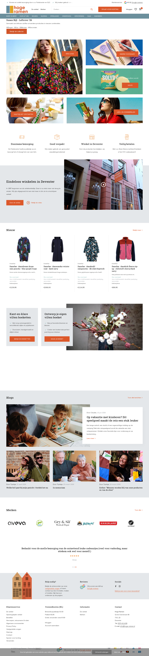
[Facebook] (116, 586)
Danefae (12, 263)
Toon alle (138, 510)
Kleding (44, 16)
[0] (139, 9)
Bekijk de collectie (17, 31)
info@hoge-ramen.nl (127, 626)
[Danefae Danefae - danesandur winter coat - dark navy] (57, 249)
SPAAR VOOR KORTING (110, 9)
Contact (9, 635)
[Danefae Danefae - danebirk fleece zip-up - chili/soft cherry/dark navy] (125, 249)
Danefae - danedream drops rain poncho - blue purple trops (23, 267)
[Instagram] (120, 586)
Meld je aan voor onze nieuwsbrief (127, 591)
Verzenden (10, 641)
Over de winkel (15, 203)
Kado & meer (11, 16)
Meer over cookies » (120, 652)
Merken (43, 9)
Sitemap (9, 632)
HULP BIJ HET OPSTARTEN (23, 114)
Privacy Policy (11, 626)
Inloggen (48, 623)
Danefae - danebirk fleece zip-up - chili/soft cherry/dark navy (125, 268)
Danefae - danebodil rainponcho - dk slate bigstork (91, 267)
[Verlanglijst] (135, 9)
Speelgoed (54, 16)
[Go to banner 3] (114, 81)
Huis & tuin (24, 16)
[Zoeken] (91, 9)
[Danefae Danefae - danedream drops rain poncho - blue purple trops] (23, 249)
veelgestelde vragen (52, 588)
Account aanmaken (52, 626)
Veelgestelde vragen (13, 629)
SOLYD (130, 85)
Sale (89, 16)
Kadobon (98, 16)
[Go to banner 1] (44, 67)
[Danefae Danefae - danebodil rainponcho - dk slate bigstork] (91, 249)
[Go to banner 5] (105, 110)
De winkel (35, 9)
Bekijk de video (36, 203)
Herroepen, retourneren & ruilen (17, 620)
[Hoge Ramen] (17, 9)
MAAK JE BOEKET (57, 339)
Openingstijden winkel (14, 615)
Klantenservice (117, 2)
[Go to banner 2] (114, 52)
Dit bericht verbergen (101, 652)
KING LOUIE (70, 54)
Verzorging (79, 16)
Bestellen (9, 618)
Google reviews (137, 2)
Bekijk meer (137, 230)
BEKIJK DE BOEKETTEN (22, 339)
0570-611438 (122, 623)
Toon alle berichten (134, 398)
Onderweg (66, 16)
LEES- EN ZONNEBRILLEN (126, 112)
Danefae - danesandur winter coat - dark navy (56, 267)
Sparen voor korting (13, 638)
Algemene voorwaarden (15, 623)
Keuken (35, 16)
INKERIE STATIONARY (127, 54)
